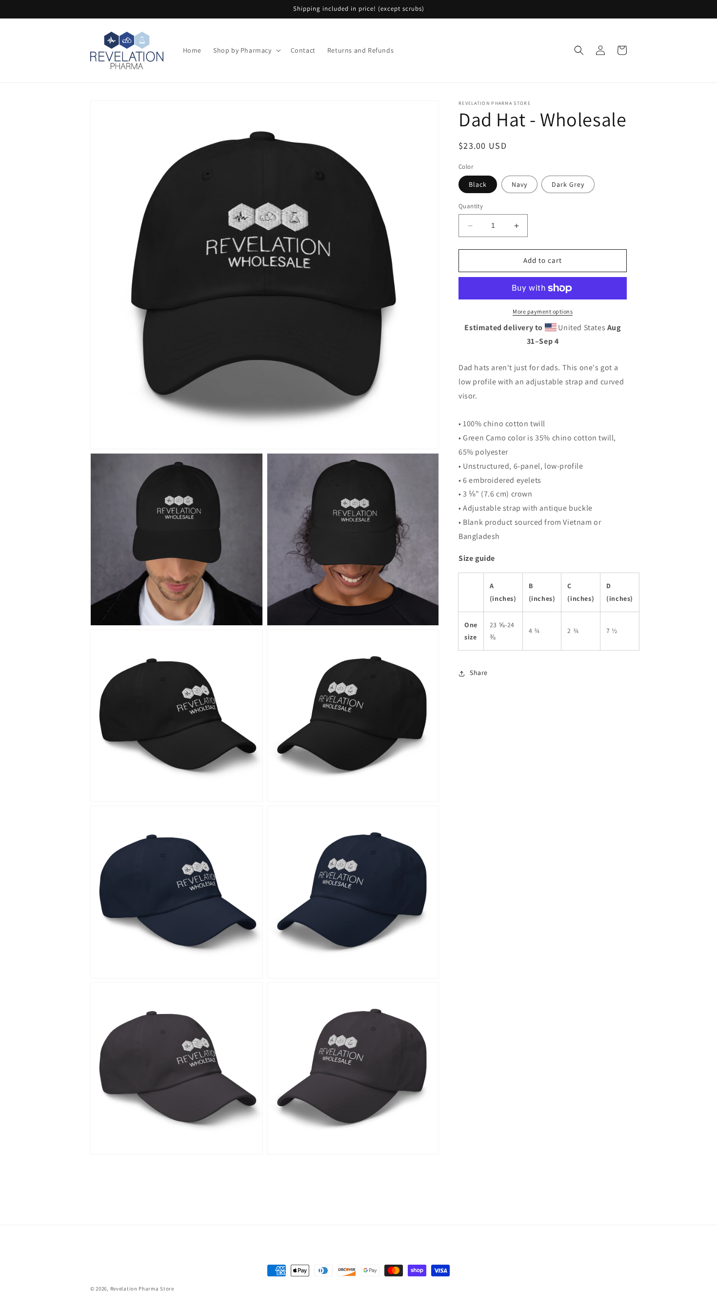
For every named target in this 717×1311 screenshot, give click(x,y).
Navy (519, 184)
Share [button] (479, 673)
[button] (246, 50)
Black (478, 184)
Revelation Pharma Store (142, 1288)
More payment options (543, 311)
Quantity (470, 206)
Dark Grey (568, 184)
